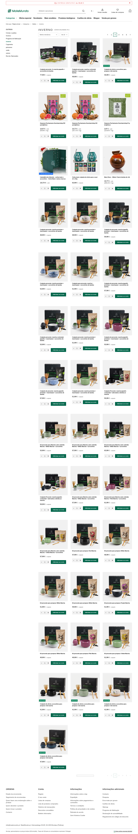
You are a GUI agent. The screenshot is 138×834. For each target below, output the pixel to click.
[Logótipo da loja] (18, 11)
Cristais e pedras (11, 33)
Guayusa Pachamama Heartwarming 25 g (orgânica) (117, 124)
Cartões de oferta (84, 18)
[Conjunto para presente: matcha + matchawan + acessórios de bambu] (85, 267)
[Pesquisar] (83, 10)
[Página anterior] (107, 35)
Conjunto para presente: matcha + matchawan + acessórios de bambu (83, 284)
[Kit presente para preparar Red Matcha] (85, 534)
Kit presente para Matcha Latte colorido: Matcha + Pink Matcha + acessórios (116, 498)
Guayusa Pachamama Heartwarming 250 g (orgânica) (52, 124)
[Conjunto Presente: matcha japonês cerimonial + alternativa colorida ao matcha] (117, 374)
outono (8, 53)
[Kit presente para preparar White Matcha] (117, 534)
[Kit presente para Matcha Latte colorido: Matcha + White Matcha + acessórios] (53, 428)
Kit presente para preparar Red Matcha (84, 551)
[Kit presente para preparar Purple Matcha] (117, 586)
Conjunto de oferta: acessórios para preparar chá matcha (115, 70)
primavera (9, 47)
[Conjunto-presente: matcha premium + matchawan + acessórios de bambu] (53, 213)
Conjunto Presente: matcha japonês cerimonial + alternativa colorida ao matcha (115, 392)
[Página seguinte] (130, 35)
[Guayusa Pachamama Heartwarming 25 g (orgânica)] (117, 106)
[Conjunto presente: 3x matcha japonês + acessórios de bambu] (53, 53)
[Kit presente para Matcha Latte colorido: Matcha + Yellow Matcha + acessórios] (53, 534)
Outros (34, 24)
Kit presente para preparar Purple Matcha (117, 603)
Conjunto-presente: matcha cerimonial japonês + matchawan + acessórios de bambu (84, 71)
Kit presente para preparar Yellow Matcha (117, 653)
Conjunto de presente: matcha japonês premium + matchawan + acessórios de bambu (116, 231)
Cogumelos (9, 44)
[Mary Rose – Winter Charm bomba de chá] (117, 160)
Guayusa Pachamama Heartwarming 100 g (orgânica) (84, 124)
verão (7, 50)
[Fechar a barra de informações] (129, 3)
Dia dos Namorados (12, 56)
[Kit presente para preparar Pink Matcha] (85, 637)
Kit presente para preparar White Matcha (116, 551)
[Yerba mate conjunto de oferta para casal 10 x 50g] (85, 160)
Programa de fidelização (13, 38)
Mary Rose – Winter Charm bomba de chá (117, 177)
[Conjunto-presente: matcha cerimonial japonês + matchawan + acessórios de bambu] (85, 53)
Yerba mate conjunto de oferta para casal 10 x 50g (84, 178)
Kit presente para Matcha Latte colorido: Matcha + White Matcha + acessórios (52, 445)
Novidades (37, 18)
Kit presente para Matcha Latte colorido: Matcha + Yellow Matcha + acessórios (52, 551)
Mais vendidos (50, 18)
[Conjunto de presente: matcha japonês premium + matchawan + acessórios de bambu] (117, 213)
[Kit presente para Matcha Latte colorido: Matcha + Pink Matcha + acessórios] (117, 480)
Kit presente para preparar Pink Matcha (84, 653)
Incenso (8, 36)
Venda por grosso (109, 18)
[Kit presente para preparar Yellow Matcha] (117, 637)
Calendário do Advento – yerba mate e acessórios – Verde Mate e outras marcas (53, 178)
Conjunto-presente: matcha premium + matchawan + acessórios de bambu (52, 230)
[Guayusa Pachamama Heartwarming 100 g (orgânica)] (85, 106)
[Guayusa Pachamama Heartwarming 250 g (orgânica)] (53, 106)
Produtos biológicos (66, 18)
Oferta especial (25, 18)
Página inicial (16, 24)
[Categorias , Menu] (17, 18)
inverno (8, 41)
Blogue (97, 18)
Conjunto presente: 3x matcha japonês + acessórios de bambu (52, 70)
